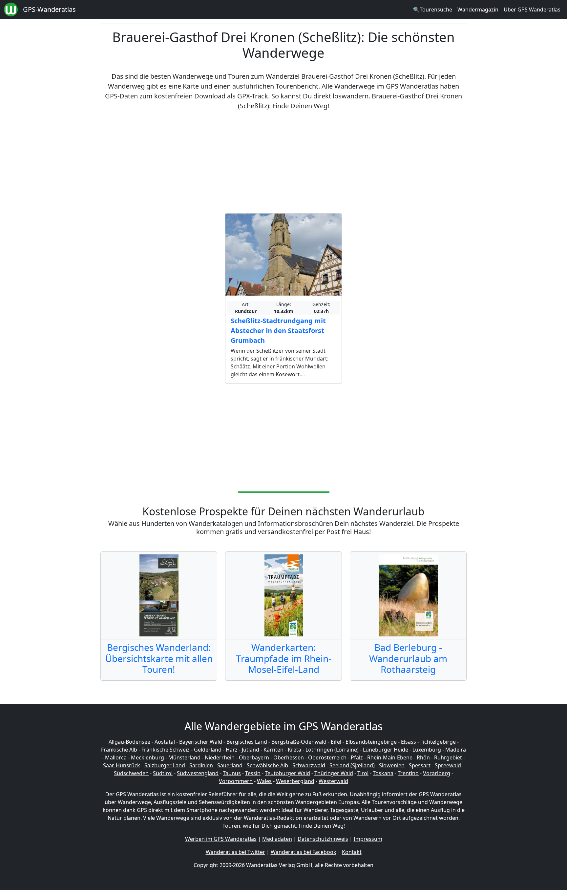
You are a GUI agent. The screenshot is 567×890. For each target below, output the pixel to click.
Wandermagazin (477, 9)
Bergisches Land (246, 741)
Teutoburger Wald (287, 773)
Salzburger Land (164, 765)
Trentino (408, 773)
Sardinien (201, 765)
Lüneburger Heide (385, 749)
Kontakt (352, 852)
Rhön (423, 757)
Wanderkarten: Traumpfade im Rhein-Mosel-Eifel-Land (283, 658)
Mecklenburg (147, 757)
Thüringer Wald (333, 773)
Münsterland (184, 757)
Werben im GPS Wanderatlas (221, 838)
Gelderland (207, 749)
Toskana (383, 773)
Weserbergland (295, 781)
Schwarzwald (308, 765)
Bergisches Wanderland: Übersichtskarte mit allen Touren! (159, 658)
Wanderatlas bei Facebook (303, 852)
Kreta (294, 749)
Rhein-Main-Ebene (389, 757)
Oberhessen (288, 757)
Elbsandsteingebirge (371, 741)
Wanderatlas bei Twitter (235, 852)
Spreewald (448, 765)
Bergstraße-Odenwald (298, 741)
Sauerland (229, 765)
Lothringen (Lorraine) (332, 749)
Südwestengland (198, 773)
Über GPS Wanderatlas (532, 9)
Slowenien (392, 765)
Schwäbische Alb (267, 765)
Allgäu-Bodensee (129, 741)
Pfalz (357, 757)
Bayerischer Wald (200, 741)
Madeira (455, 749)
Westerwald (333, 781)
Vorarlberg (436, 773)
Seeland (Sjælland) (352, 765)
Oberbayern (254, 757)
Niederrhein (220, 757)
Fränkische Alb (119, 749)
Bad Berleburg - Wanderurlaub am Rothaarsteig (408, 658)
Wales (264, 781)
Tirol (362, 773)
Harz (232, 749)
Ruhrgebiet (448, 757)
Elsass (408, 741)
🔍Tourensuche (432, 9)
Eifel (336, 741)
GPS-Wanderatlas (49, 9)
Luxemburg (426, 749)
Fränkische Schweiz (165, 749)
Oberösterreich (327, 757)
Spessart (419, 765)
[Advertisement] (283, 162)
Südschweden (131, 773)
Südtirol (163, 773)
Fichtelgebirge (438, 741)
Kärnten (273, 749)
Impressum (368, 838)
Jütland (250, 749)
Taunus (232, 773)
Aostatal (165, 741)
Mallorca (116, 757)
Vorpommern (236, 781)
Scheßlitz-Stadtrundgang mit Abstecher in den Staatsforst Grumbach (278, 330)
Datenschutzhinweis (323, 838)
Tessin (253, 773)
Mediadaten (277, 838)
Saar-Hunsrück (121, 765)
